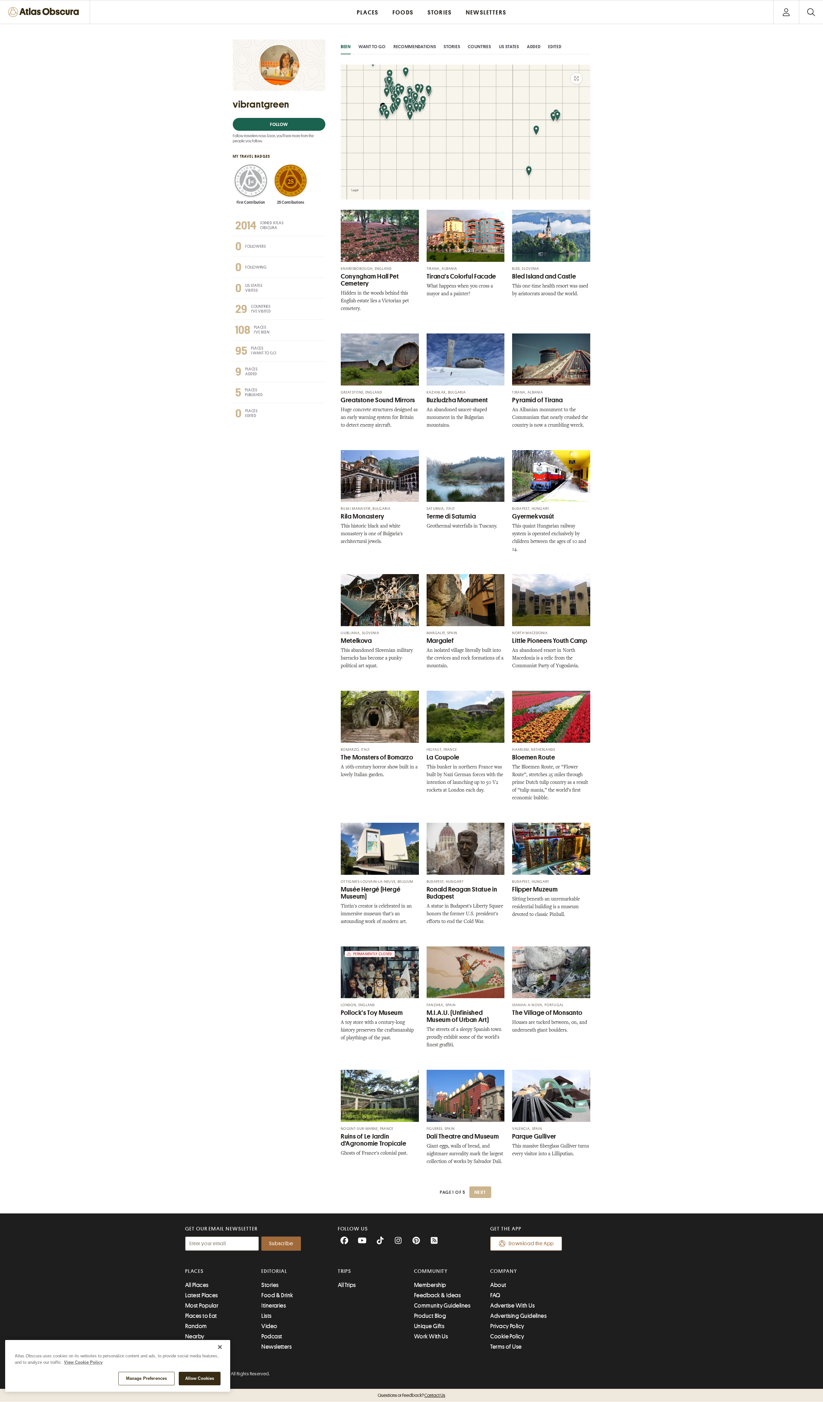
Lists (266, 1315)
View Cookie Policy (83, 1362)
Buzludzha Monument (457, 400)
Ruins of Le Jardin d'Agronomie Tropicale (373, 1140)
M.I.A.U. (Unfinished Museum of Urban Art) (458, 1016)
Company (503, 1271)
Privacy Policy (507, 1326)
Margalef (440, 640)
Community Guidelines (442, 1305)
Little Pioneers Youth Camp (549, 640)
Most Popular (201, 1305)
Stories (452, 46)
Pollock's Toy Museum (372, 1012)
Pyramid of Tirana (537, 400)
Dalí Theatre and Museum (463, 1136)
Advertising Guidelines (518, 1315)
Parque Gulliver (534, 1136)
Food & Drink (277, 1295)
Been (346, 46)
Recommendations (414, 46)
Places (194, 1271)
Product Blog (430, 1315)
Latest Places (201, 1295)
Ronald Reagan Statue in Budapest (462, 893)
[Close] (220, 1347)
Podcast (271, 1336)
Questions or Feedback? (411, 1395)
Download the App (531, 1243)
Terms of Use (505, 1346)
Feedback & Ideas (437, 1295)
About (498, 1285)
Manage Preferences (146, 1378)
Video (269, 1326)
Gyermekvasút (533, 516)
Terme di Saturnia (451, 516)
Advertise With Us (512, 1305)
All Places (197, 1285)
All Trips (347, 1285)
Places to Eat (201, 1315)
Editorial (274, 1271)
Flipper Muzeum (534, 889)
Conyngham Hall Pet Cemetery (370, 280)
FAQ (495, 1295)
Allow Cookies (199, 1378)
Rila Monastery (362, 516)
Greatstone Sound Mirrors (378, 400)
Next (480, 1192)
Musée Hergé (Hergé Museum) (370, 893)
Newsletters (276, 1346)
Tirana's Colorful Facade (461, 276)
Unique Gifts (429, 1326)
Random (196, 1326)
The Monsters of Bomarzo (377, 757)
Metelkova (356, 640)
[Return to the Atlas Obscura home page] (45, 12)
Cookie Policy (507, 1336)
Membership (430, 1285)
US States (509, 46)
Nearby (194, 1336)
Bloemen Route (533, 757)
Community (431, 1271)
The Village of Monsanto (547, 1012)
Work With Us (431, 1336)
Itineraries (273, 1305)
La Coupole (443, 757)
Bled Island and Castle (544, 276)
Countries (479, 46)
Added (534, 46)
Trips (345, 1271)
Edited (554, 46)
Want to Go (372, 46)
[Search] (811, 12)
